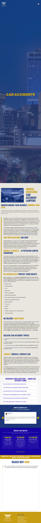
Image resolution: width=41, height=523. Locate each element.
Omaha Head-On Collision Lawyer (12, 338)
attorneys (15, 366)
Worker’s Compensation (22, 521)
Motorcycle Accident (22, 520)
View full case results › (20, 451)
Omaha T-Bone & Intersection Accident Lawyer (15, 342)
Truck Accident (21, 519)
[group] (20, 418)
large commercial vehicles (26, 363)
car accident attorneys (16, 240)
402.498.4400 (8, 271)
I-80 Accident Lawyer (9, 345)
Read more (7, 420)
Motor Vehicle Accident (22, 518)
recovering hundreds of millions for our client (27, 233)
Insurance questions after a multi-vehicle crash (15, 347)
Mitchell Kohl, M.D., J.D (17, 259)
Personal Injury (20, 516)
